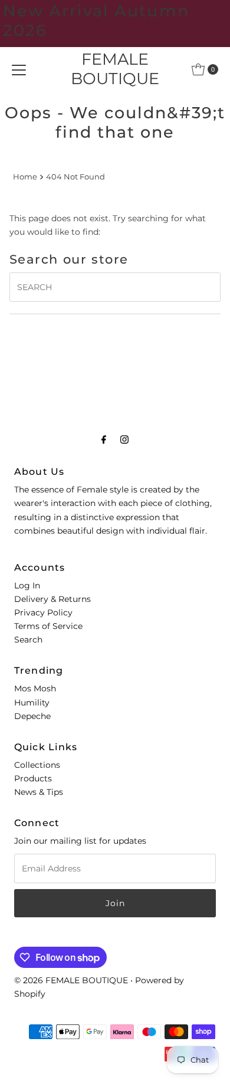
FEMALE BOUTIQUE (115, 68)
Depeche (32, 716)
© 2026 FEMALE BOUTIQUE (71, 980)
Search (28, 639)
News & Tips (38, 792)
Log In (27, 585)
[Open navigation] (19, 69)
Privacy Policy (43, 612)
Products (33, 778)
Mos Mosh (35, 688)
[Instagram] (124, 439)
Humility (32, 702)
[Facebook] (103, 439)
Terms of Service (48, 626)
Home (25, 176)
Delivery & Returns (52, 599)
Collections (37, 765)
